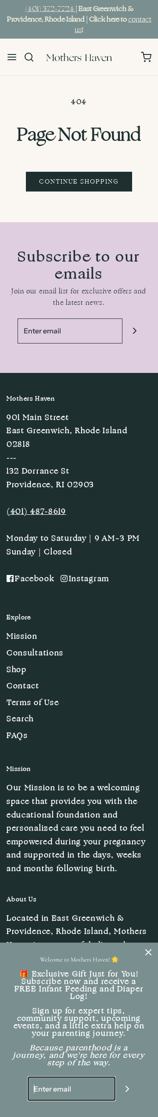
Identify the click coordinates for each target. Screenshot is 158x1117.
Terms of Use (33, 702)
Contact (23, 685)
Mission (22, 636)
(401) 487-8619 (36, 511)
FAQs (17, 735)
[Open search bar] (32, 57)
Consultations (35, 652)
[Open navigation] (12, 57)
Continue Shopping (79, 181)
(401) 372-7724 (50, 9)
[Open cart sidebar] (146, 57)
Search (20, 718)
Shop (17, 669)
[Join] (134, 330)
